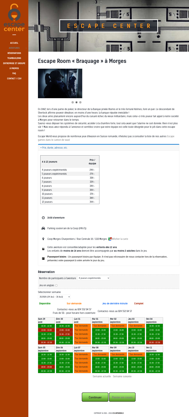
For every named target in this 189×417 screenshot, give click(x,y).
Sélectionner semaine (49, 292)
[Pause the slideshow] (73, 83)
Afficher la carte (120, 238)
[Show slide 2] (76, 102)
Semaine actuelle (102, 376)
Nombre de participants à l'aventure (57, 278)
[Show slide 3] (80, 102)
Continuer (95, 397)
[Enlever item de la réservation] (42, 375)
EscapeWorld (118, 413)
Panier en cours (122, 397)
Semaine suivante (122, 376)
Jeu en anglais (46, 285)
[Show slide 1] (72, 102)
